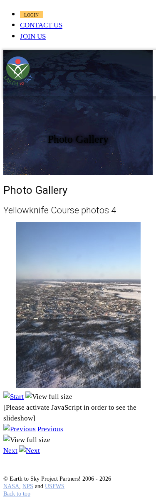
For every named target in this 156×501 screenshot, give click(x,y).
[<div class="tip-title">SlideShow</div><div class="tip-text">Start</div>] (13, 397)
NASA (11, 486)
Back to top (16, 494)
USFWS (54, 486)
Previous (50, 429)
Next (10, 451)
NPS (27, 486)
